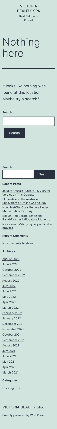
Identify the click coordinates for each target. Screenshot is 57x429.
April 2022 (9, 302)
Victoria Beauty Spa (23, 407)
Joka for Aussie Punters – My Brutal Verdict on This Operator (26, 192)
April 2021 (9, 367)
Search (7, 167)
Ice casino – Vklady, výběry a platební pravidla (27, 225)
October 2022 (11, 269)
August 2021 (10, 345)
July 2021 (8, 350)
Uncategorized (12, 388)
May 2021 (8, 361)
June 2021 (9, 356)
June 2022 (9, 291)
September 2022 (13, 275)
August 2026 (10, 259)
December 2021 (12, 323)
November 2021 (13, 329)
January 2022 (11, 318)
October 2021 (11, 334)
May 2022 (9, 296)
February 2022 (12, 313)
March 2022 (10, 307)
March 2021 (10, 372)
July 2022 (9, 286)
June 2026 (9, 264)
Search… (8, 112)
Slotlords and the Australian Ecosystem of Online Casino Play (24, 201)
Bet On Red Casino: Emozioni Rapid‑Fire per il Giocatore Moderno (26, 217)
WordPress (37, 415)
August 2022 (10, 280)
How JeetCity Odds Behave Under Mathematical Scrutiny (25, 209)
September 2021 (13, 340)
